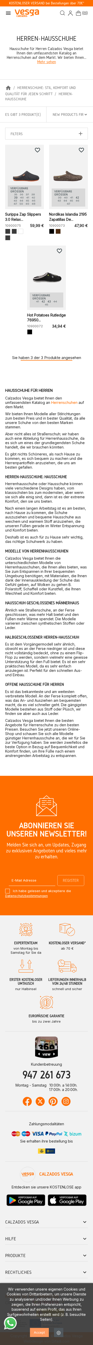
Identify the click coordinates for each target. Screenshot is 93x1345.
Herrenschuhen (64, 402)
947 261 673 (46, 1074)
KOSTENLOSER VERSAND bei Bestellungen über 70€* (46, 3)
